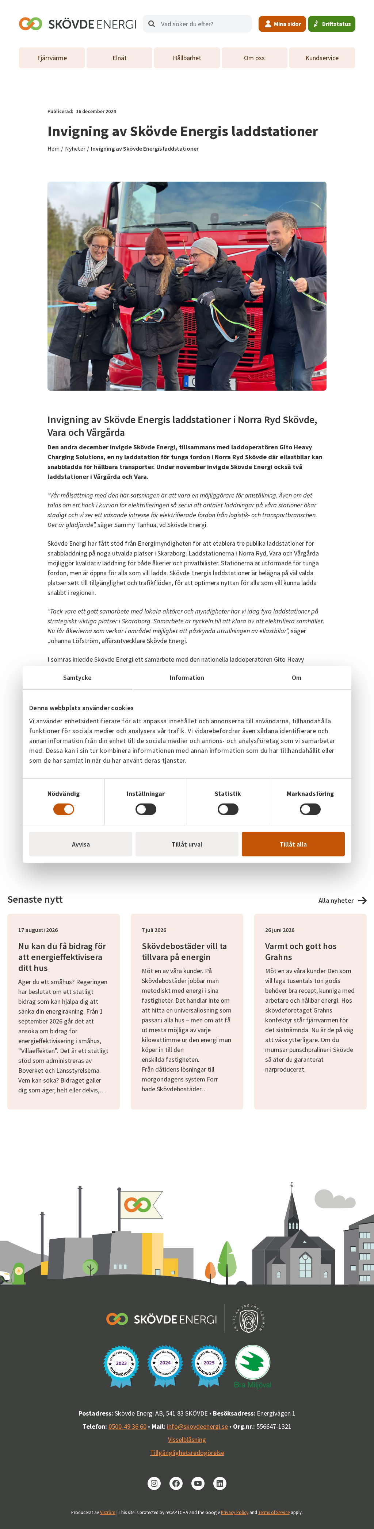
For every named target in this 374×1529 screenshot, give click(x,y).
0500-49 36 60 (127, 1426)
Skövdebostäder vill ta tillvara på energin (184, 952)
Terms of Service (274, 1512)
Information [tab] (187, 677)
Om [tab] (296, 677)
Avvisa (81, 844)
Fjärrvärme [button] (52, 58)
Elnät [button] (119, 58)
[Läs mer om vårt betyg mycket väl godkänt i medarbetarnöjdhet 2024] (165, 1366)
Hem (53, 148)
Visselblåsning (187, 1439)
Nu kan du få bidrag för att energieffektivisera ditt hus (62, 957)
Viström (107, 1512)
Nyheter (75, 148)
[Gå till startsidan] (77, 23)
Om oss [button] (254, 58)
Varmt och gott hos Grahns (301, 952)
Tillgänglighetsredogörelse (187, 1452)
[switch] (146, 809)
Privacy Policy (234, 1512)
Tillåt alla (293, 844)
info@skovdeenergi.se (197, 1426)
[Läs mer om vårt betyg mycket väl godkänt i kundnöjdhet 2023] (121, 1367)
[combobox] (197, 24)
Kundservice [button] (322, 58)
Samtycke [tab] (77, 677)
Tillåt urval (187, 844)
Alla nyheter (336, 900)
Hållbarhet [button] (187, 58)
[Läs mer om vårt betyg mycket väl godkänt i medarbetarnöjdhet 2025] (209, 1366)
